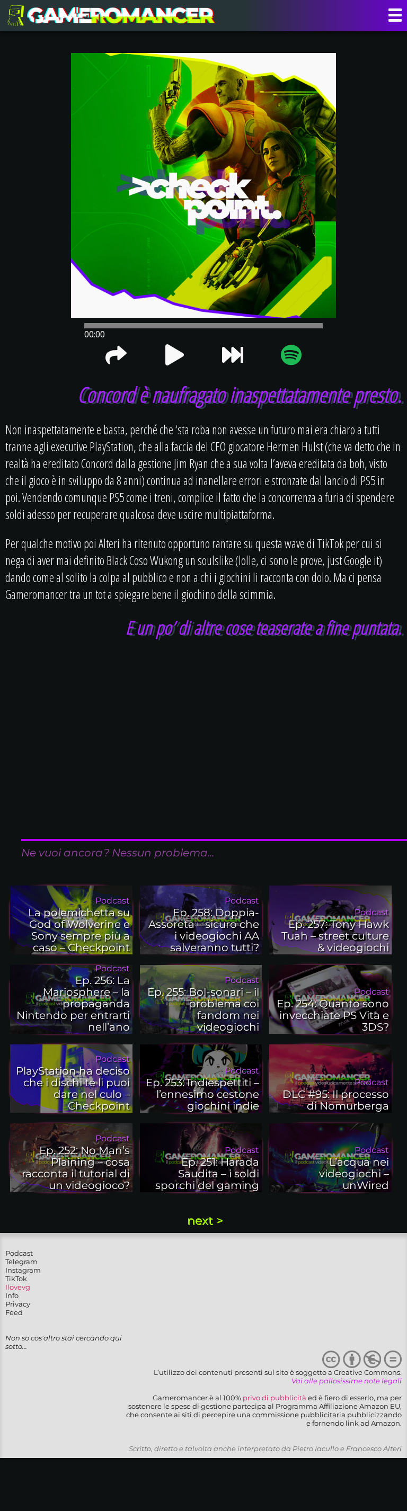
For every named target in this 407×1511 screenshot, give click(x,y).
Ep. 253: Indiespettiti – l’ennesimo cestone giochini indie (202, 1094)
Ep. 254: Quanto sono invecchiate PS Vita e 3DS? (333, 1015)
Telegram (21, 1261)
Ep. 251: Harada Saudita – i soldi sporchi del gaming (207, 1174)
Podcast (19, 1253)
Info (12, 1295)
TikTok (16, 1278)
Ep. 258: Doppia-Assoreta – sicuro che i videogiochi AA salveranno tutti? (203, 930)
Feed (14, 1312)
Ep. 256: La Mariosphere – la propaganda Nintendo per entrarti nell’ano (73, 1003)
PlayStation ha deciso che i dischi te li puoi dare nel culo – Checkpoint (73, 1088)
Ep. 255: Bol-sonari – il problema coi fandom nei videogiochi (203, 1009)
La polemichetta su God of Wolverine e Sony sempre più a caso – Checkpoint (79, 930)
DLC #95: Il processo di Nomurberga (335, 1100)
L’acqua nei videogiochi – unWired (354, 1174)
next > (205, 1220)
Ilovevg (17, 1287)
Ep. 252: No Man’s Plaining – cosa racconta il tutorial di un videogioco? (76, 1168)
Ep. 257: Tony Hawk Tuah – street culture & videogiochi (335, 936)
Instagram (23, 1270)
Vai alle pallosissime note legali (346, 1380)
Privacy (17, 1304)
